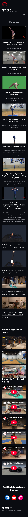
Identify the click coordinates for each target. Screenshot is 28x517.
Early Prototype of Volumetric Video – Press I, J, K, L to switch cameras (12, 314)
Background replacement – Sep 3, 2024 (14, 68)
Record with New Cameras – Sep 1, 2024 (14, 93)
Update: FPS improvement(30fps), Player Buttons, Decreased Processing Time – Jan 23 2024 (14, 206)
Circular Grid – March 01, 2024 (14, 147)
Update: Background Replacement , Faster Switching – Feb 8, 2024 (14, 176)
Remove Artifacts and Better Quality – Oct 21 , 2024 (14, 43)
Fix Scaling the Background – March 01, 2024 (14, 120)
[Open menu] (24, 14)
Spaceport (7, 9)
